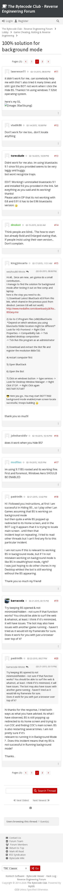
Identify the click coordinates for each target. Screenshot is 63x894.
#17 (56, 462)
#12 (56, 125)
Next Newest (40, 800)
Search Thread (46, 791)
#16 (56, 435)
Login (9, 21)
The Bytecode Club (37, 882)
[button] (58, 21)
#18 (56, 496)
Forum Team (15, 841)
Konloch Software (15, 876)
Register (22, 21)
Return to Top (16, 847)
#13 (56, 155)
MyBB (31, 886)
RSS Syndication (17, 854)
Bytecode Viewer (35, 876)
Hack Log (51, 876)
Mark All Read (16, 851)
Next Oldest (22, 800)
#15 (56, 263)
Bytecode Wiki (16, 858)
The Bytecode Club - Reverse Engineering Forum (27, 28)
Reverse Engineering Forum (31, 879)
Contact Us (14, 837)
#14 (56, 225)
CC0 (17, 889)
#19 (56, 600)
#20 (56, 658)
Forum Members (18, 844)
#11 (56, 71)
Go (36, 868)
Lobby (5, 32)
